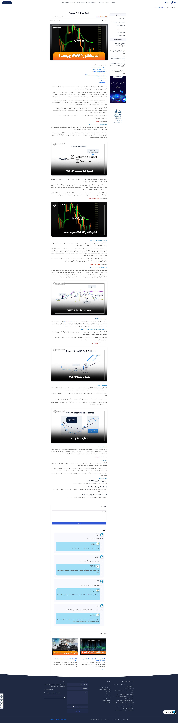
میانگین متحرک (67, 322)
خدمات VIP (94, 2)
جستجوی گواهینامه (106, 700)
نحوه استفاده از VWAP (100, 73)
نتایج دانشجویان (81, 2)
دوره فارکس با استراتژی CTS (105, 687)
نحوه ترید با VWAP (101, 77)
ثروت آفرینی (121, 32)
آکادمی (88, 2)
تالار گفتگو (108, 691)
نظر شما (104, 509)
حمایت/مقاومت (102, 78)
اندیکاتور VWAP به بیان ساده (99, 69)
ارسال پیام (79, 523)
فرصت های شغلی (107, 698)
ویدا (98, 580)
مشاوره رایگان (113, 2)
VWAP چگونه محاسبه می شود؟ (98, 68)
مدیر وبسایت (92, 543)
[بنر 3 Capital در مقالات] (118, 89)
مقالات (67, 2)
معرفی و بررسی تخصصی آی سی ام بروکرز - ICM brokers (117, 71)
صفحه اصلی (172, 8)
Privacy (52, 720)
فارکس (122, 19)
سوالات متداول (102, 82)
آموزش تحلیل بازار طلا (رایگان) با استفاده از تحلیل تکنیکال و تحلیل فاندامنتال (124, 707)
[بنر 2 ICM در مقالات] (118, 114)
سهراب (97, 605)
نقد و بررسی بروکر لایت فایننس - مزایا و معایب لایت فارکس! (117, 50)
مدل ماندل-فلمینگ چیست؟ (128, 688)
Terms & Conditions (61, 720)
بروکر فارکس (73, 2)
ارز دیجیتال (121, 29)
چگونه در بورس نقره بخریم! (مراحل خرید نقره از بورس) (123, 702)
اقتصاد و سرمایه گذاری (118, 22)
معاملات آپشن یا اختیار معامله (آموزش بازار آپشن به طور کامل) (117, 64)
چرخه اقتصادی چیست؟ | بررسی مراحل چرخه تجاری (124, 710)
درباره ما (62, 2)
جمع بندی (103, 80)
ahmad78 (97, 556)
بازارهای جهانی (120, 35)
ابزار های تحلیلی (107, 693)
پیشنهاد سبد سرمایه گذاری (103, 2)
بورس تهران (121, 25)
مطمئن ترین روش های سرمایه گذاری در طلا (125, 694)
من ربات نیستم (78, 707)
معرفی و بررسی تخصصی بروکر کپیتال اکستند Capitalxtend (118, 57)
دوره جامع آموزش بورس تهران (104, 689)
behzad (97, 534)
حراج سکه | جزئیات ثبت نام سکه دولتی (126, 704)
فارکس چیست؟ (107, 702)
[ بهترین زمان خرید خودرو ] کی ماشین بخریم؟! (124, 700)
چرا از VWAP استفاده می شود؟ (99, 71)
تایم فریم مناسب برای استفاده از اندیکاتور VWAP (95, 75)
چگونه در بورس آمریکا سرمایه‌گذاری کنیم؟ (120, 44)
